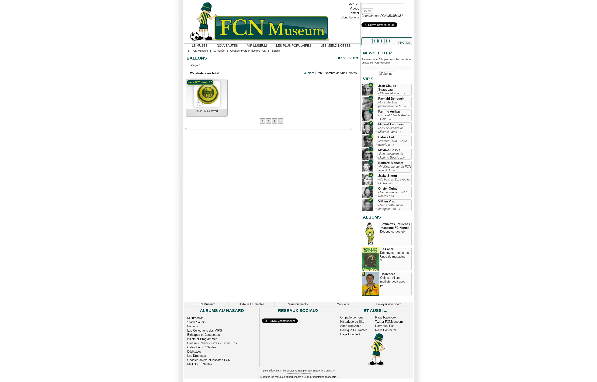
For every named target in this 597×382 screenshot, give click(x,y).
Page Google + (350, 334)
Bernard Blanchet (390, 163)
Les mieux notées (336, 45)
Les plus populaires (293, 45)
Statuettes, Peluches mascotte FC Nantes (395, 226)
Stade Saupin (196, 322)
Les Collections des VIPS (204, 330)
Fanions (192, 326)
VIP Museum (257, 45)
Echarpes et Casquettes (203, 334)
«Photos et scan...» (391, 93)
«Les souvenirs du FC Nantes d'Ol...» (393, 194)
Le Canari (387, 249)
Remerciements (297, 304)
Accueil (354, 4)
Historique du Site (352, 321)
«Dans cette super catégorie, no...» (390, 207)
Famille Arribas (389, 111)
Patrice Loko (387, 137)
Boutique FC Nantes (354, 330)
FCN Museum (206, 304)
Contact (354, 13)
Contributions (350, 17)
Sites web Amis (350, 326)
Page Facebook (385, 317)
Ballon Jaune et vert (206, 111)
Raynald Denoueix (391, 98)
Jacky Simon (387, 175)
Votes (353, 73)
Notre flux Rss (385, 326)
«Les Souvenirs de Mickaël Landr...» (390, 130)
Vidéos (354, 8)
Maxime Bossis (389, 150)
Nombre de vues (336, 73)
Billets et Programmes (202, 339)
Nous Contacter (385, 330)
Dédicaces (388, 274)
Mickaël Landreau (391, 124)
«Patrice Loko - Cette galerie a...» (392, 142)
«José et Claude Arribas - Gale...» (394, 117)
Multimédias (195, 318)
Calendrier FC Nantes (201, 347)
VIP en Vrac (386, 201)
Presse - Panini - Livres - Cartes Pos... (213, 343)
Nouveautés (227, 45)
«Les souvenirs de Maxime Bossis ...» (391, 155)
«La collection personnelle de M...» (392, 104)
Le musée (200, 45)
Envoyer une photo (388, 304)
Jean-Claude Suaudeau (387, 87)
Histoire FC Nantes (251, 304)
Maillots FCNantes (199, 364)
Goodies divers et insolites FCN (208, 360)
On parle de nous (351, 317)
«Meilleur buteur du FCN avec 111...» (394, 168)
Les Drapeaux (196, 355)
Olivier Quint (387, 188)
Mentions (343, 304)
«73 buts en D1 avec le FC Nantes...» (394, 181)
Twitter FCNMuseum (389, 321)
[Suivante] (262, 121)
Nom (311, 73)
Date (319, 73)
